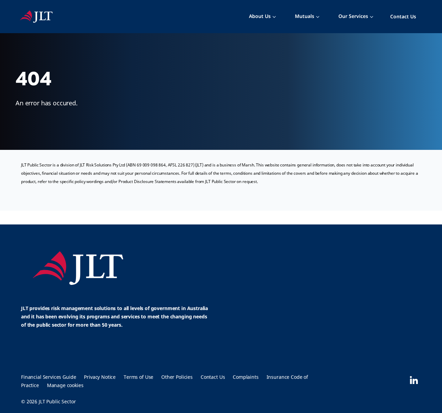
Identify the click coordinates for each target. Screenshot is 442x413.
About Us (260, 16)
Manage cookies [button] (65, 385)
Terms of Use (138, 377)
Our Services (353, 16)
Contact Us (403, 16)
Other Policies (177, 377)
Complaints (246, 377)
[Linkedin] (413, 380)
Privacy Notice (100, 377)
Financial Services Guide (48, 377)
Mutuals (304, 16)
